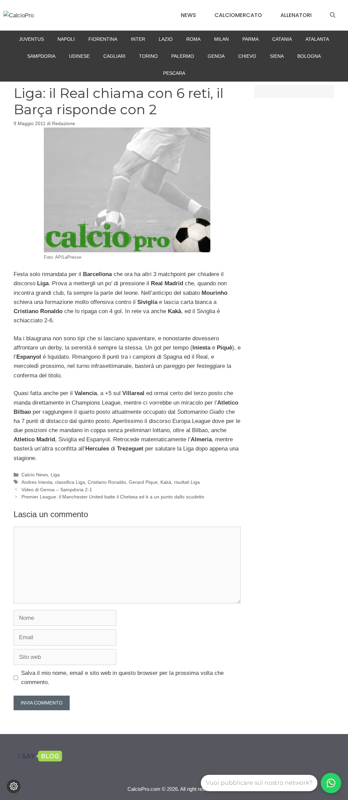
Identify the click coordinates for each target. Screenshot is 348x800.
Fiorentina (102, 39)
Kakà (165, 482)
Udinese (79, 56)
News (188, 15)
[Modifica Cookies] (13, 786)
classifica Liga (70, 482)
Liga (55, 474)
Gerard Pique (143, 482)
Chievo (247, 56)
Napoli (66, 39)
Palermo (182, 56)
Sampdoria (41, 56)
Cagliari (114, 56)
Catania (282, 39)
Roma (193, 39)
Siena (277, 56)
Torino (148, 56)
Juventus (31, 39)
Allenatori (296, 15)
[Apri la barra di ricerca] (333, 15)
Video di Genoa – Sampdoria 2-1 (56, 489)
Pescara (174, 73)
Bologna (309, 56)
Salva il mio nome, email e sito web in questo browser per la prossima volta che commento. (122, 677)
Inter (138, 39)
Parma (250, 39)
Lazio (166, 39)
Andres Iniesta (36, 482)
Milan (221, 39)
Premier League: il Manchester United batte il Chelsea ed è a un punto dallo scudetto (112, 496)
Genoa (216, 56)
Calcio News (34, 474)
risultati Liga (187, 482)
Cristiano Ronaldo (107, 482)
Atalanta (317, 39)
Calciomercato (238, 15)
